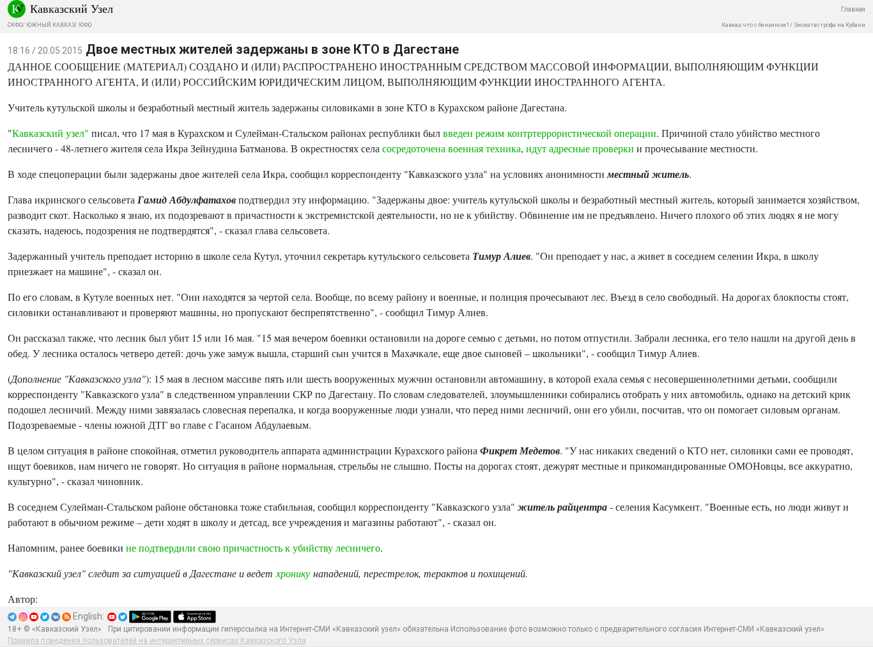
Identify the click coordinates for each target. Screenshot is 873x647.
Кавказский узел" (50, 133)
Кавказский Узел (71, 8)
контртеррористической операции (581, 133)
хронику (293, 573)
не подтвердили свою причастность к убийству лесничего (253, 547)
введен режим (475, 133)
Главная (853, 9)
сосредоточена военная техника (451, 148)
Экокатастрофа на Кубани (829, 25)
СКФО (15, 25)
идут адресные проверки (581, 148)
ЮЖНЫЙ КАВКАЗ (50, 25)
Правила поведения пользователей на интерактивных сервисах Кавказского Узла (157, 640)
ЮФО (85, 25)
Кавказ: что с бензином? (755, 25)
